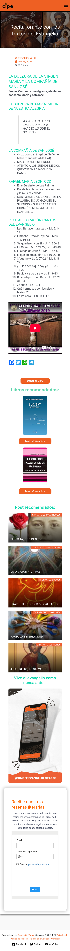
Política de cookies (19, 939)
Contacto (55, 939)
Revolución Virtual (26, 935)
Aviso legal (62, 935)
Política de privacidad (39, 939)
